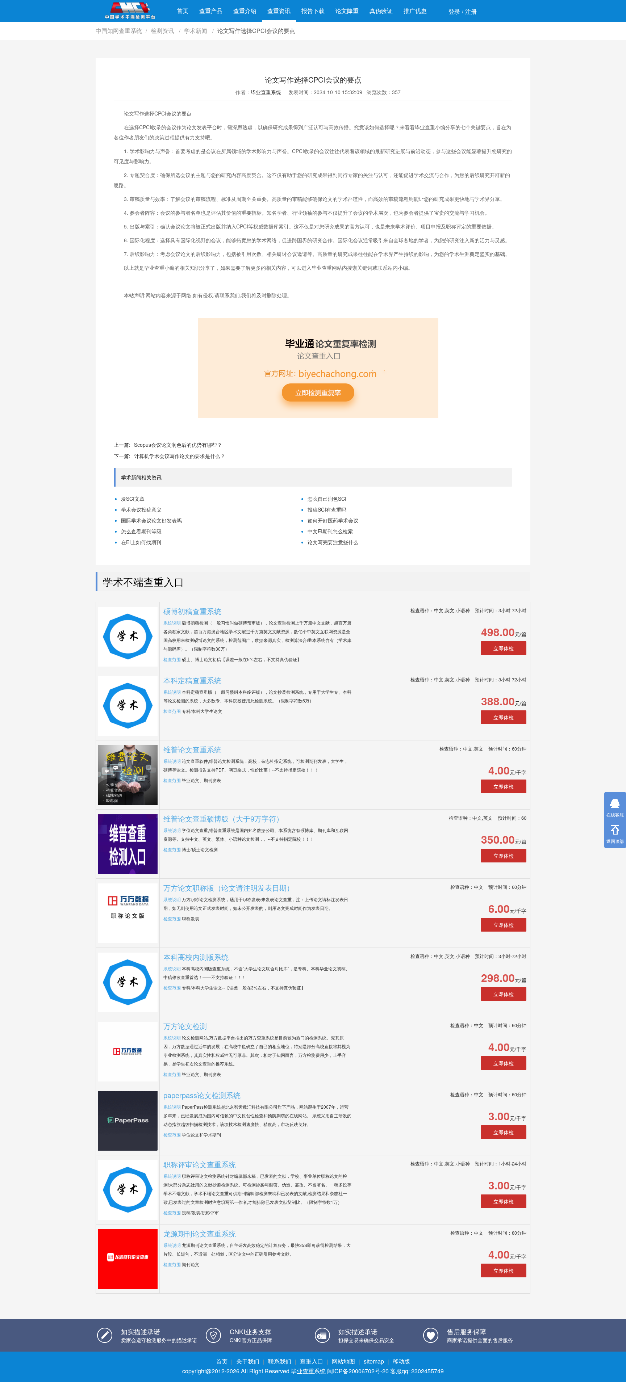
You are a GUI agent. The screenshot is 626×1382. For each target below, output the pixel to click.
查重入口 (311, 1361)
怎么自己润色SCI (327, 498)
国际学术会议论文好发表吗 (151, 520)
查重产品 (210, 11)
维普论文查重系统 (192, 749)
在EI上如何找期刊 (141, 542)
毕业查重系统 (266, 92)
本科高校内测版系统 (196, 957)
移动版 (401, 1361)
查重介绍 (244, 11)
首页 (182, 11)
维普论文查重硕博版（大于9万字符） (223, 818)
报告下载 (313, 11)
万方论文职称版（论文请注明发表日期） (228, 887)
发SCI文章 (133, 498)
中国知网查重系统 (119, 30)
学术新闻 (196, 30)
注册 (471, 11)
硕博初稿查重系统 (192, 611)
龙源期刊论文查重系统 (199, 1233)
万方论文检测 (185, 1026)
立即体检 (503, 648)
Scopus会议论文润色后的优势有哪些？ (178, 444)
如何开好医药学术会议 (333, 520)
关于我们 (247, 1361)
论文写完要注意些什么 (333, 542)
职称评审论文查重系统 (199, 1164)
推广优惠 (415, 11)
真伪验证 (381, 11)
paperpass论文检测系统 (202, 1095)
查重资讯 (279, 11)
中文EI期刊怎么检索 (330, 531)
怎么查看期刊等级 (141, 531)
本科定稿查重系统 (192, 680)
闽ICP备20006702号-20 (358, 1371)
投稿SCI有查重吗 (327, 509)
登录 (454, 11)
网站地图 (343, 1361)
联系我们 (279, 1361)
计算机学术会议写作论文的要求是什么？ (179, 455)
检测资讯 (163, 30)
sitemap (374, 1361)
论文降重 (347, 11)
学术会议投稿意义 (141, 509)
